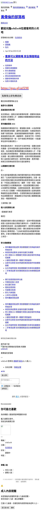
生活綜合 (18, 38)
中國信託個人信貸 (12, 282)
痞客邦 (16, 361)
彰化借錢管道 (10, 71)
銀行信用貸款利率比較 (13, 279)
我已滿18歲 (5, 508)
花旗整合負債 (10, 290)
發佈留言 (4, 388)
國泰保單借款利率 (12, 79)
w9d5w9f (4, 349)
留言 (21, 361)
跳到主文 (4, 23)
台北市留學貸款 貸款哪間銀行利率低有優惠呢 (22, 268)
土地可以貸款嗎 (11, 295)
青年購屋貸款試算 (12, 298)
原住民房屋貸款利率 (13, 76)
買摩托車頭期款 (11, 68)
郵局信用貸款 (10, 287)
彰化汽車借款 (10, 293)
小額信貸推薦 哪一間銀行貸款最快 (18, 260)
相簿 (7, 42)
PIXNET (10, 479)
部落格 (7, 45)
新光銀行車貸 (10, 285)
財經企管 (17, 367)
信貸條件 (8, 65)
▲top (3, 371)
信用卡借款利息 (11, 81)
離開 (12, 508)
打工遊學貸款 (10, 73)
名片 (7, 47)
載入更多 (4, 375)
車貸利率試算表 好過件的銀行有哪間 (19, 252)
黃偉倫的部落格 (13, 17)
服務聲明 (23, 481)
